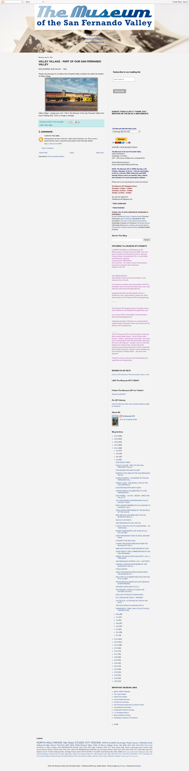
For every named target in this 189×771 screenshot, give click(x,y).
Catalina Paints (136, 216)
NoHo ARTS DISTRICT (85, 752)
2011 (116, 448)
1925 (119, 750)
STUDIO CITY (83, 742)
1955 (89, 747)
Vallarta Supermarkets (130, 227)
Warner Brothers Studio (50, 750)
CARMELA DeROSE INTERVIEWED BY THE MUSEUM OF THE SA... (131, 565)
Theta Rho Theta (127, 754)
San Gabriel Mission (67, 756)
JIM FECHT (118, 754)
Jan (117, 451)
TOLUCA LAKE (63, 745)
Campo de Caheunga (121, 702)
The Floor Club (126, 221)
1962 (59, 747)
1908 (88, 754)
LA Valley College (50, 747)
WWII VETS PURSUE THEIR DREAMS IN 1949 (132, 548)
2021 (116, 666)
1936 (81, 747)
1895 (115, 750)
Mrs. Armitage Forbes (68, 752)
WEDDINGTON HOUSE (70, 747)
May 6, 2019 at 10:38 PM (53, 144)
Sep (117, 626)
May (117, 614)
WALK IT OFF (137, 754)
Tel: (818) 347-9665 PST (94, 35)
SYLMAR (96, 752)
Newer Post (43, 153)
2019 (116, 660)
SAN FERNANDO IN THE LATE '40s (128, 523)
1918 (124, 752)
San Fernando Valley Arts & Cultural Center (129, 705)
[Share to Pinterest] (78, 122)
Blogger (138, 766)
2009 (116, 442)
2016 (116, 651)
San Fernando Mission (105, 750)
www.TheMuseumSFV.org (94, 42)
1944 (95, 745)
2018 (116, 657)
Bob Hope (145, 750)
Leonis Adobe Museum (122, 699)
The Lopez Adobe (120, 694)
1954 (127, 750)
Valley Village (48, 125)
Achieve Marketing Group (121, 216)
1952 (85, 747)
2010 (116, 445)
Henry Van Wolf (120, 745)
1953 (123, 750)
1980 (139, 750)
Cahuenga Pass (136, 747)
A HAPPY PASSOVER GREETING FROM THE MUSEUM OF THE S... (132, 544)
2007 (116, 436)
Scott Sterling (105, 752)
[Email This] (69, 122)
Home (72, 153)
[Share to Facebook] (76, 122)
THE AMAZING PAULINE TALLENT (128, 470)
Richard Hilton (86, 745)
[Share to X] (74, 122)
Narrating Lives (147, 754)
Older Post (99, 153)
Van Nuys (68, 742)
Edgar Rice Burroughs (131, 756)
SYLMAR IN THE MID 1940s (126, 541)
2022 (116, 669)
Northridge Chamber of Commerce (126, 718)
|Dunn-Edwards (126, 219)
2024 (116, 675)
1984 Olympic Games (100, 754)
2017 (116, 654)
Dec (117, 635)
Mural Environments (140, 221)
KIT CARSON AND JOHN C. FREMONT (129, 598)
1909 (60, 750)
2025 (116, 678)
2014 (116, 645)
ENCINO (96, 742)
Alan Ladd (111, 754)
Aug (117, 623)
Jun (117, 617)
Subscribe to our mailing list (126, 72)
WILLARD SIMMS (116, 752)
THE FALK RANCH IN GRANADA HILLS (130, 605)
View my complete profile (128, 419)
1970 (77, 750)
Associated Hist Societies (122, 707)
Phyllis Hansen (132, 743)
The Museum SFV (128, 416)
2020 (116, 663)
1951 (68, 750)
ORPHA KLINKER (109, 743)
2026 (116, 681)
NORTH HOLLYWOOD (49, 742)
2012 (116, 639)
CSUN (77, 745)
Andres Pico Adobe (120, 697)
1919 (64, 750)
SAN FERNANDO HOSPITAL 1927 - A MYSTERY (133, 561)
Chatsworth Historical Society (124, 710)
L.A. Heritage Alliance (121, 713)
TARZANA (143, 743)
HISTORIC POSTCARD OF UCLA (127, 587)
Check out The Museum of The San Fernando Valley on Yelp (130, 374)
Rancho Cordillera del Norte (132, 225)
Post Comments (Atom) (56, 156)
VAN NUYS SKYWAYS (123, 520)
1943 (72, 745)
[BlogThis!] (71, 122)
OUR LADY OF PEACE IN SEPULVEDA (129, 595)
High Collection (97, 747)
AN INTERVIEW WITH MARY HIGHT (128, 488)
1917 (91, 754)
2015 (116, 648)
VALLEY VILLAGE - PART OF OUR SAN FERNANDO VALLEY (129, 466)
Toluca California (108, 756)
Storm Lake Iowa (79, 756)
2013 (116, 642)
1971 (135, 750)
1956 (129, 745)
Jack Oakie (130, 752)
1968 (73, 750)
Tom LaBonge (81, 754)
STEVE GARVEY (122, 569)
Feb (117, 454)
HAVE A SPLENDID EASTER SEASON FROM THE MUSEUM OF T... (131, 573)
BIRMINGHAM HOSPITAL (88, 750)
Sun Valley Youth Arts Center (94, 756)
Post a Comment (47, 148)
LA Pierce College (105, 745)
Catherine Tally (49, 136)
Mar (117, 457)
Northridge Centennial (48, 754)
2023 (116, 672)
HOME (116, 724)
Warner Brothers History (122, 715)
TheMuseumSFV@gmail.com (94, 39)
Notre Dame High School (121, 747)
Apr (117, 460)
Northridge (121, 743)
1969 (131, 750)
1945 (142, 745)
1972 (109, 747)
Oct (117, 629)
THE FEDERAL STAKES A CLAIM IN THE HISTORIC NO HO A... (130, 590)
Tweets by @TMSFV (119, 394)
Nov (117, 632)
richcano (123, 766)
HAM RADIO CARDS (123, 462)
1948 (137, 745)
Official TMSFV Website (122, 692)
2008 (116, 439)
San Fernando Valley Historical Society (49, 756)
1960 (133, 745)
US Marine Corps (119, 756)
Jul (117, 620)
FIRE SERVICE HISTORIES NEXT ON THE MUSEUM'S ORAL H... (131, 516)
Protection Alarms (143, 223)
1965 (105, 747)
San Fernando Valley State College (66, 754)
